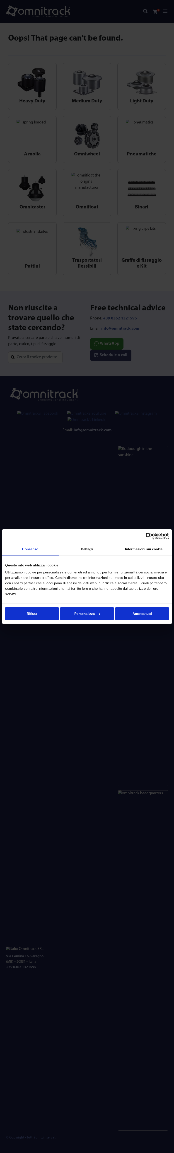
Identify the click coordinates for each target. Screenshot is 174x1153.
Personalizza (84, 614)
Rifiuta (32, 614)
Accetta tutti (142, 614)
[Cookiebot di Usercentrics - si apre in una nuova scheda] (149, 535)
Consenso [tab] (30, 549)
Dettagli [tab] (87, 549)
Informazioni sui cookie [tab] (143, 549)
